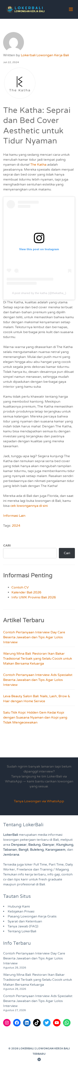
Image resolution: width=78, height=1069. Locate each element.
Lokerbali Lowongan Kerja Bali (45, 55)
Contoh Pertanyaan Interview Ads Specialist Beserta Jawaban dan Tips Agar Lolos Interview (37, 680)
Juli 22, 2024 (11, 62)
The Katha (38, 165)
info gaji (53, 874)
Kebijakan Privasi (21, 911)
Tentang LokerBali (22, 931)
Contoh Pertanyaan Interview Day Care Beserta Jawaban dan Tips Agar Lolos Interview (34, 637)
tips (17, 879)
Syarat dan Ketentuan (25, 921)
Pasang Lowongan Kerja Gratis (32, 916)
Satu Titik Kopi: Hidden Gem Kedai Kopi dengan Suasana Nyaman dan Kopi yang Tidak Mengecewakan (35, 717)
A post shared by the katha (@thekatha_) (39, 293)
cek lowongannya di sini (29, 506)
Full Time (40, 864)
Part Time (56, 864)
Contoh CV (20, 587)
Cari (7, 545)
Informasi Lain (14, 516)
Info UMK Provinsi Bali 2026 (33, 597)
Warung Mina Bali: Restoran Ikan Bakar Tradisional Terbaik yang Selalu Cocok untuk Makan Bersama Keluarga (37, 659)
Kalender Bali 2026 (26, 592)
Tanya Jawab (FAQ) (23, 926)
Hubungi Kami (19, 906)
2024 (16, 526)
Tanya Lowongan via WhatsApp (39, 801)
